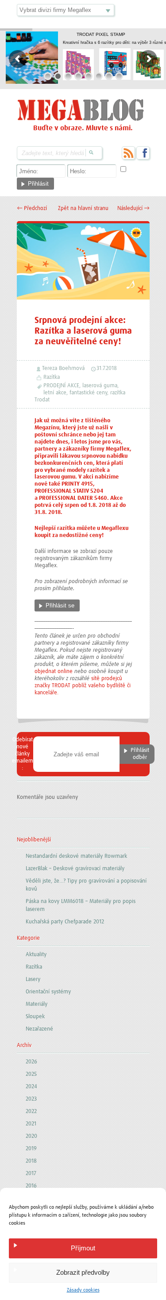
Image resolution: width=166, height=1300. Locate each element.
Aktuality (36, 954)
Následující (133, 208)
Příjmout (83, 1248)
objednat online (54, 671)
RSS (128, 153)
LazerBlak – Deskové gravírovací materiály (75, 869)
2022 (31, 1111)
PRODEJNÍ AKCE (61, 386)
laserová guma (99, 386)
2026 (31, 1062)
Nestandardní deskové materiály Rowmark (76, 856)
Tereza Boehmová (63, 368)
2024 (31, 1087)
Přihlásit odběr (140, 753)
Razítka (51, 377)
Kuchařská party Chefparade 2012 (65, 922)
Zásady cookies (83, 1290)
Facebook (143, 153)
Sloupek (35, 1017)
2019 (31, 1149)
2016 (31, 1186)
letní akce (54, 393)
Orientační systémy (48, 992)
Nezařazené (39, 1029)
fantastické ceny (88, 393)
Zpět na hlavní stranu (83, 208)
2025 (31, 1074)
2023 (31, 1099)
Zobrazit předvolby (83, 1272)
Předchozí (32, 208)
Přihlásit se (60, 605)
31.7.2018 (107, 368)
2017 (31, 1173)
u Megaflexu (112, 528)
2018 (31, 1161)
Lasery (33, 979)
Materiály (36, 1004)
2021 (31, 1124)
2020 (31, 1136)
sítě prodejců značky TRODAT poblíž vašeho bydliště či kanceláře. (83, 686)
